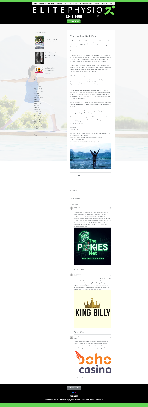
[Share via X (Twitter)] (75, 175)
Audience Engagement (39, 138)
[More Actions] (110, 208)
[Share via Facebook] (71, 175)
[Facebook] (73, 392)
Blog (47, 138)
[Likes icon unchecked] (75, 269)
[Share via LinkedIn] (79, 175)
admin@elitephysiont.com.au (70, 399)
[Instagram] (75, 392)
